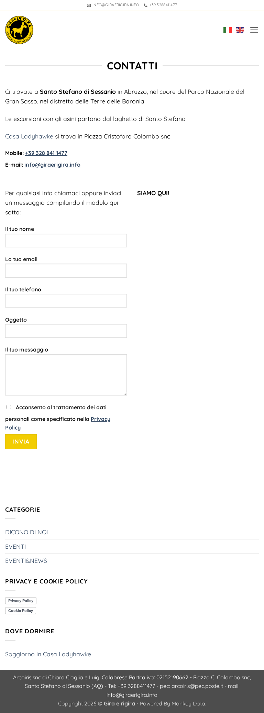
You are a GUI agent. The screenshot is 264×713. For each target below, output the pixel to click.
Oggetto (16, 319)
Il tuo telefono (23, 289)
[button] (254, 30)
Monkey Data (188, 703)
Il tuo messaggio (26, 349)
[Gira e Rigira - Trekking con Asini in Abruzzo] (19, 29)
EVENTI (15, 546)
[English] (238, 30)
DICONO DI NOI (26, 532)
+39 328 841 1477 (46, 152)
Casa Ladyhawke (29, 136)
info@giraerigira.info (52, 164)
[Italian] (226, 30)
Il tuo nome (19, 228)
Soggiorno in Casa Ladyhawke (48, 654)
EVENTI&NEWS (26, 560)
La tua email (21, 259)
